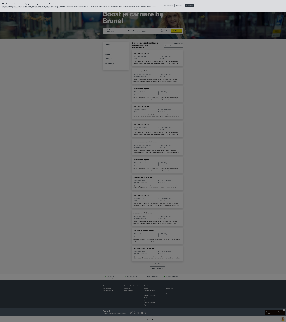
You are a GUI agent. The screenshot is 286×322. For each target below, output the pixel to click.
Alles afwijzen (179, 5)
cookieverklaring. (56, 7)
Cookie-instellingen (168, 5)
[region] (143, 6)
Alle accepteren (189, 5)
